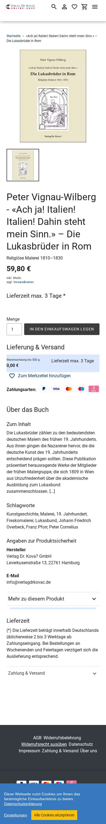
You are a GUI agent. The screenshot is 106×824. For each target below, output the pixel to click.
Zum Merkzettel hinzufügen (44, 375)
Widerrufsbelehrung (62, 737)
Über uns (88, 750)
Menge (13, 319)
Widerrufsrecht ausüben (44, 744)
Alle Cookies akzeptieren (54, 815)
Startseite (13, 36)
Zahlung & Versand (26, 673)
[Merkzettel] (74, 7)
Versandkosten (23, 282)
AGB (37, 737)
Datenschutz (81, 744)
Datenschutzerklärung (23, 804)
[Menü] (95, 7)
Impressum (29, 750)
